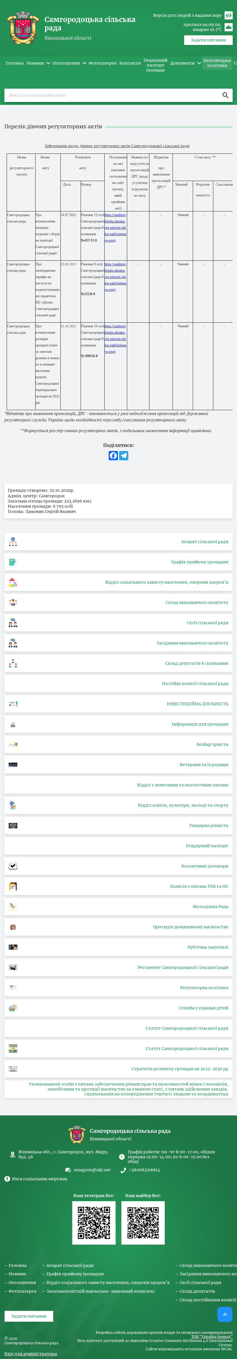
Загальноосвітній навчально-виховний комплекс (101, 1291)
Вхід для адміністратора (30, 1353)
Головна (18, 1265)
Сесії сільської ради (200, 1282)
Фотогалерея (22, 1291)
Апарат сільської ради (70, 1265)
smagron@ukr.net (92, 1169)
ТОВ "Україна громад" (212, 1337)
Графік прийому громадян (75, 1274)
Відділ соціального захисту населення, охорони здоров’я (108, 1282)
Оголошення (22, 1282)
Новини (17, 1274)
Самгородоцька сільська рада (90, 23)
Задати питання (208, 40)
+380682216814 (144, 1170)
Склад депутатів (197, 1291)
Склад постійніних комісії (208, 1300)
